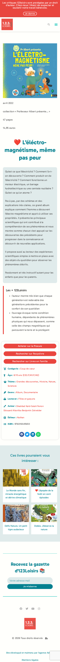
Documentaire (31, 392)
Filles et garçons (26, 398)
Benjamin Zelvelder (32, 410)
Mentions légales (30, 660)
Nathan (20, 417)
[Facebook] (21, 609)
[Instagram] (39, 609)
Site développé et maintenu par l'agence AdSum (30, 652)
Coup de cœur (27, 368)
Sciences (12, 386)
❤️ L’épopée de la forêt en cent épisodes (44, 494)
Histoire (43, 381)
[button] (56, 24)
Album (19, 392)
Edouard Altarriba (12, 410)
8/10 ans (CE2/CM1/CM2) (26, 375)
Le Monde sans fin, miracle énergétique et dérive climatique (15, 494)
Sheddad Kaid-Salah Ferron (30, 406)
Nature (52, 381)
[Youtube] (33, 609)
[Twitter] (27, 609)
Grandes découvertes (27, 381)
